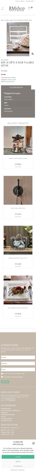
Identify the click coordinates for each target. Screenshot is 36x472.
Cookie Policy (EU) (6, 420)
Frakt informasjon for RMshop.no (10, 410)
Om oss (3, 416)
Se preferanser (18, 466)
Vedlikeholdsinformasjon (8, 414)
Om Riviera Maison (6, 418)
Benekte (18, 461)
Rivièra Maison (9, 82)
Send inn (5, 382)
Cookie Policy (14, 469)
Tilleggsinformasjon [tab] (16, 87)
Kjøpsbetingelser (6, 408)
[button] (33, 443)
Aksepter (18, 457)
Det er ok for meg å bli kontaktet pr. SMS (14, 373)
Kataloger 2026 (29, 1)
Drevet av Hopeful (19, 1)
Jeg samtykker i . (13, 377)
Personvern (21, 469)
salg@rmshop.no (10, 399)
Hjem (2, 20)
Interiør (7, 20)
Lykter (11, 20)
